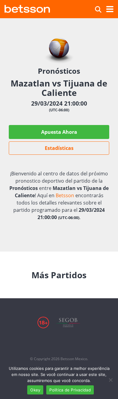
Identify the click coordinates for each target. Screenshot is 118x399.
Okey (35, 389)
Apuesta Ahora (59, 132)
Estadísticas (59, 148)
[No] (110, 380)
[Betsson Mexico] (27, 8)
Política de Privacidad (70, 389)
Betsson (65, 195)
